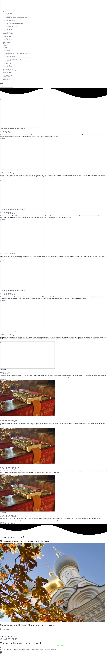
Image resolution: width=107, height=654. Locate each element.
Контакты (5, 45)
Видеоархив (9, 29)
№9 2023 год (7, 334)
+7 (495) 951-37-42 (8, 639)
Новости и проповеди (11, 20)
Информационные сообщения (16, 23)
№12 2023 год (7, 213)
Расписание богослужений (9, 35)
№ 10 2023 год (8, 294)
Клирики (8, 14)
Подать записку (6, 43)
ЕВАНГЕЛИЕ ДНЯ (9, 420)
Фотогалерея (9, 27)
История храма (9, 13)
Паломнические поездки (11, 26)
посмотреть (3, 138)
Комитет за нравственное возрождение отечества (18, 17)
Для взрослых (9, 39)
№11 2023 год (7, 253)
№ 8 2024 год (7, 132)
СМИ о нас (8, 32)
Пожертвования (6, 42)
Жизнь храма (6, 19)
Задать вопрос (6, 41)
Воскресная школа (7, 36)
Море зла (5, 372)
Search (1, 83)
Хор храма (8, 25)
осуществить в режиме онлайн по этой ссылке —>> (44, 649)
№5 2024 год (7, 172)
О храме (5, 11)
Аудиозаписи (9, 30)
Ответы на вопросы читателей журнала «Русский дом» (22, 22)
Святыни (8, 16)
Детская (8, 38)
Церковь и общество (8, 33)
